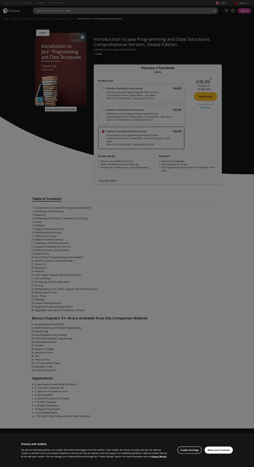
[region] (127, 450)
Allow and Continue (219, 450)
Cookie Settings (189, 450)
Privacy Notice (159, 456)
